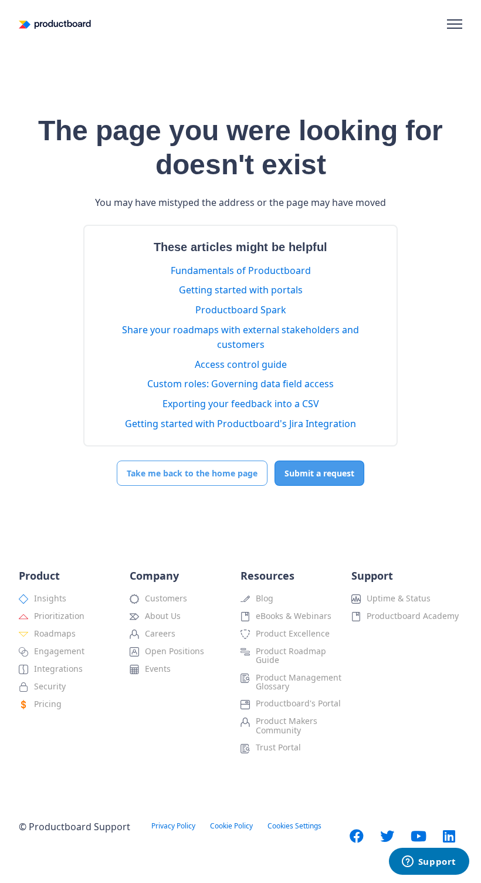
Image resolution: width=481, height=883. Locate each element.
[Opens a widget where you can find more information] (428, 862)
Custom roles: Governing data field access (240, 383)
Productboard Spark (240, 309)
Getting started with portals (241, 289)
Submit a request (319, 473)
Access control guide (241, 364)
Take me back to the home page (192, 473)
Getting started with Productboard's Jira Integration (240, 423)
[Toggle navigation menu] (454, 24)
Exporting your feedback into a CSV (240, 403)
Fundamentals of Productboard (241, 270)
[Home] (55, 24)
